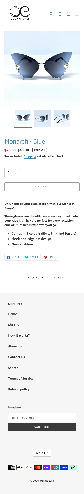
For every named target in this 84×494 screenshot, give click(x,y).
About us (15, 346)
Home (12, 314)
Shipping (30, 156)
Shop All (14, 325)
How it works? (19, 335)
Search (13, 368)
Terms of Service (21, 378)
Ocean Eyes (47, 481)
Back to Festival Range (45, 278)
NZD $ (40, 453)
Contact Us (16, 357)
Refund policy (19, 389)
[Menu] (77, 13)
